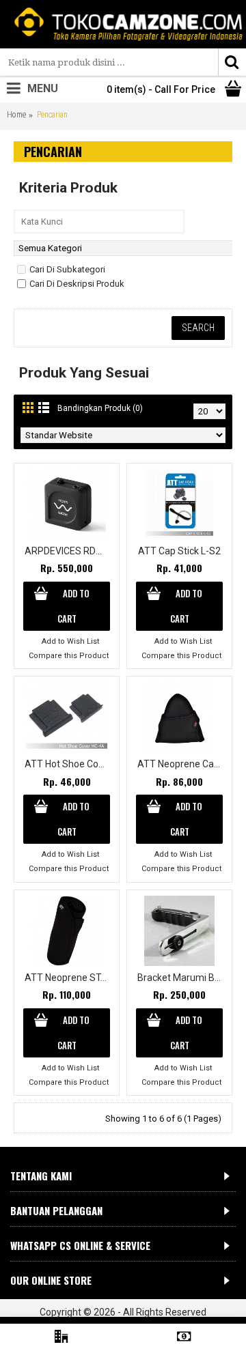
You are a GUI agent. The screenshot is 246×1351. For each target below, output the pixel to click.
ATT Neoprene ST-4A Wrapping (69, 977)
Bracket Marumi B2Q (181, 977)
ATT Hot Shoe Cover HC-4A (69, 763)
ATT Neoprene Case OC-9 (181, 763)
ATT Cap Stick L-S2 (179, 550)
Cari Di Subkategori (67, 269)
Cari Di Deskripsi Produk (76, 284)
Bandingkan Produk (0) (100, 408)
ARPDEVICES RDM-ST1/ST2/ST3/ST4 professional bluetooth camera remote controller (69, 550)
